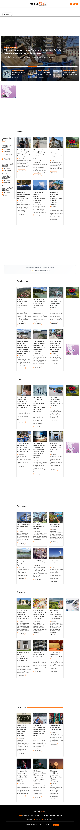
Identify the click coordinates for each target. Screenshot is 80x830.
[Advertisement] (40, 26)
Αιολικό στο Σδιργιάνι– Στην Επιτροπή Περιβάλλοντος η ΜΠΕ (22, 303)
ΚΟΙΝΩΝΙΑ (30, 10)
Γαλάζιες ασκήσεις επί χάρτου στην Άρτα (23, 526)
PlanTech (48, 824)
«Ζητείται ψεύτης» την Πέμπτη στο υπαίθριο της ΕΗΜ (56, 727)
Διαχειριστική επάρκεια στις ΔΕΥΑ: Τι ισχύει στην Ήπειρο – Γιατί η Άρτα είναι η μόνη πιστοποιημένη (7, 188)
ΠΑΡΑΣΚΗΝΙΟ (55, 10)
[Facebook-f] (71, 4)
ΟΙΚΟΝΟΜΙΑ (64, 10)
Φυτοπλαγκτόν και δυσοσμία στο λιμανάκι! (23, 563)
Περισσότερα (21, 170)
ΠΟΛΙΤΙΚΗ (47, 10)
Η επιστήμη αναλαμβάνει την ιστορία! (39, 526)
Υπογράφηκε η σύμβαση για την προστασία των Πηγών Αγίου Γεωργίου (55, 303)
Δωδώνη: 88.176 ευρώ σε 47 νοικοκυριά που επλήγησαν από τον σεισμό (56, 154)
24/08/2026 (37, 738)
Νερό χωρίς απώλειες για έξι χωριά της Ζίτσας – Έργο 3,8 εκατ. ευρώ (56, 447)
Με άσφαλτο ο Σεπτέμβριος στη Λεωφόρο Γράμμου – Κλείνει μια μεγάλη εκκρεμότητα (6, 176)
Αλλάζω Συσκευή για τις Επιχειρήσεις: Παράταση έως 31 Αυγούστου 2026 (23, 656)
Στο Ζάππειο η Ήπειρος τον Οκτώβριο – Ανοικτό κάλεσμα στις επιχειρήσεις (23, 614)
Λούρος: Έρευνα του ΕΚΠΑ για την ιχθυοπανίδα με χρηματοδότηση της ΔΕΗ (40, 303)
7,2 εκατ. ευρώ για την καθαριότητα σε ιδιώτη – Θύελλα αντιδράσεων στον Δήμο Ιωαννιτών (23, 447)
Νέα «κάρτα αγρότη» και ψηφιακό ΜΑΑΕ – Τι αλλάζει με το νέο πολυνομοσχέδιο (56, 614)
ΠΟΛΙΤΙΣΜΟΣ (72, 10)
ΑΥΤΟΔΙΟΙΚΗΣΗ (39, 10)
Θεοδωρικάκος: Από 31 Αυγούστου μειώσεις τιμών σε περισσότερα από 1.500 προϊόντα (39, 614)
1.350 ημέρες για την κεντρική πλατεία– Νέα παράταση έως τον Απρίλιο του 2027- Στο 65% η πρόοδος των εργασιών (23, 347)
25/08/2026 (8, 56)
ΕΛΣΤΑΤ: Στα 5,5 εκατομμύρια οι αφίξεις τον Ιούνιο (56, 654)
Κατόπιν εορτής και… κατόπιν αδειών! (55, 563)
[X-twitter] (74, 4)
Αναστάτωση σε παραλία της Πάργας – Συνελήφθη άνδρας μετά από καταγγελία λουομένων (56, 198)
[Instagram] (76, 4)
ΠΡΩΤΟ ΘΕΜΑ (16, 47)
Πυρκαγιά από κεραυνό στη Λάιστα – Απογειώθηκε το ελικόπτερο (39, 196)
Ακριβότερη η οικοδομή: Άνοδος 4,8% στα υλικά (39, 654)
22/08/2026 (53, 783)
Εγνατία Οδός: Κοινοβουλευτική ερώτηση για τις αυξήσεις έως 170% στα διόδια (56, 401)
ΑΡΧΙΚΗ (24, 10)
